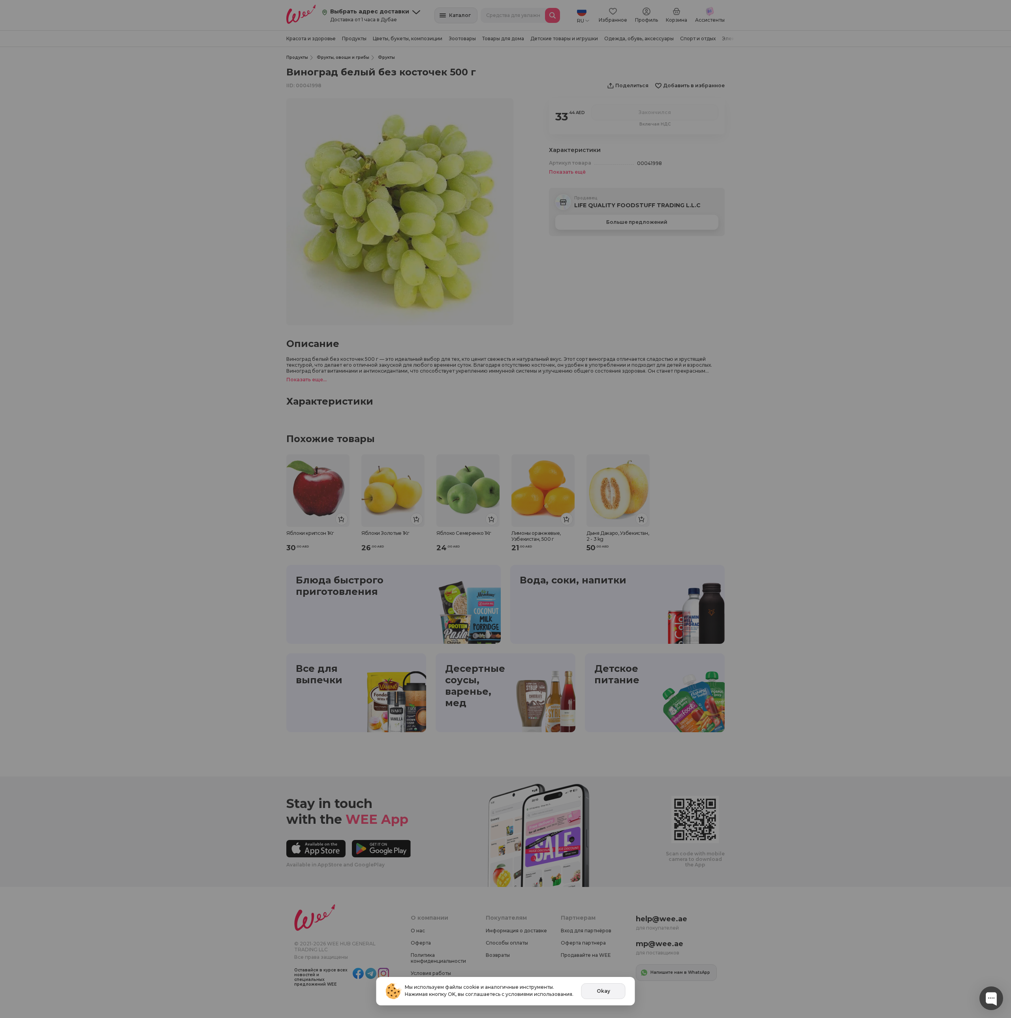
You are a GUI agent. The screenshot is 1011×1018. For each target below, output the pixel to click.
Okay (603, 991)
